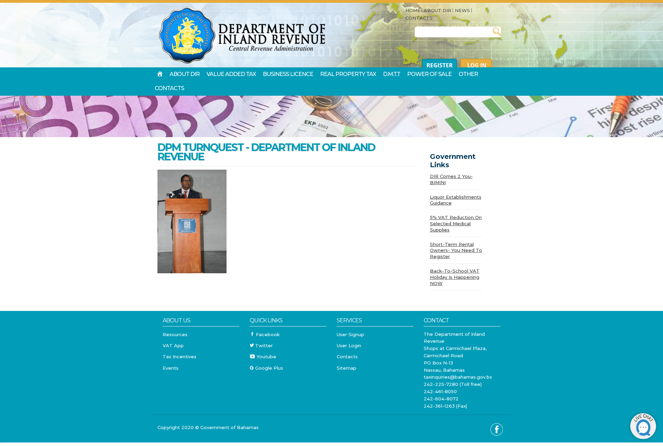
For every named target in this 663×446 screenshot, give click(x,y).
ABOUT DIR (437, 10)
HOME (412, 10)
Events (171, 368)
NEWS (462, 10)
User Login (349, 345)
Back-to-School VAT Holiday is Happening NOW (455, 277)
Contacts (347, 356)
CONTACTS (419, 18)
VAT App (173, 345)
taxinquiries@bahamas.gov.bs (458, 377)
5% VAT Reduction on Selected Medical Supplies (456, 224)
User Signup (350, 334)
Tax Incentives (179, 356)
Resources (175, 334)
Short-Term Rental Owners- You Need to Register (456, 250)
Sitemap (346, 368)
